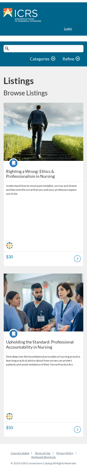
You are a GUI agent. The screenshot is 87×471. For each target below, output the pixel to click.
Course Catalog (20, 453)
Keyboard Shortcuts (43, 457)
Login (68, 29)
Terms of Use (42, 453)
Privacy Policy (64, 453)
